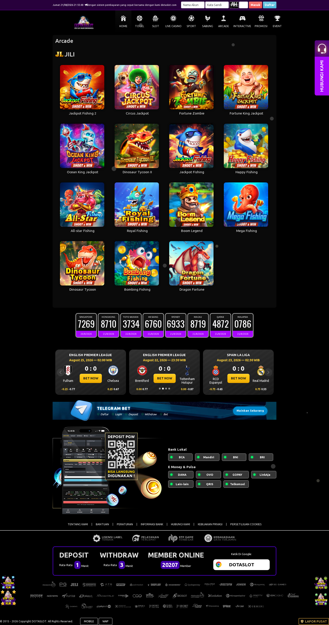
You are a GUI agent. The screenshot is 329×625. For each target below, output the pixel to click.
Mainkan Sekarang (250, 410)
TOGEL (139, 26)
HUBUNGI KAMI (180, 524)
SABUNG (207, 26)
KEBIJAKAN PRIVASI (210, 524)
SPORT (191, 26)
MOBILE (89, 621)
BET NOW (90, 378)
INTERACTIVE (242, 26)
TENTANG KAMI (78, 524)
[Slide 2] (163, 388)
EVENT (277, 26)
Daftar (270, 5)
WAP (106, 621)
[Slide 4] (169, 388)
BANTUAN (102, 524)
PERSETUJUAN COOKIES (246, 524)
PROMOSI (261, 26)
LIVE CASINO (173, 26)
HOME (123, 26)
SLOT (155, 26)
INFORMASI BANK (152, 524)
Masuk (255, 5)
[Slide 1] (160, 388)
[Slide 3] (166, 388)
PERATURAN (125, 524)
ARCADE (223, 26)
